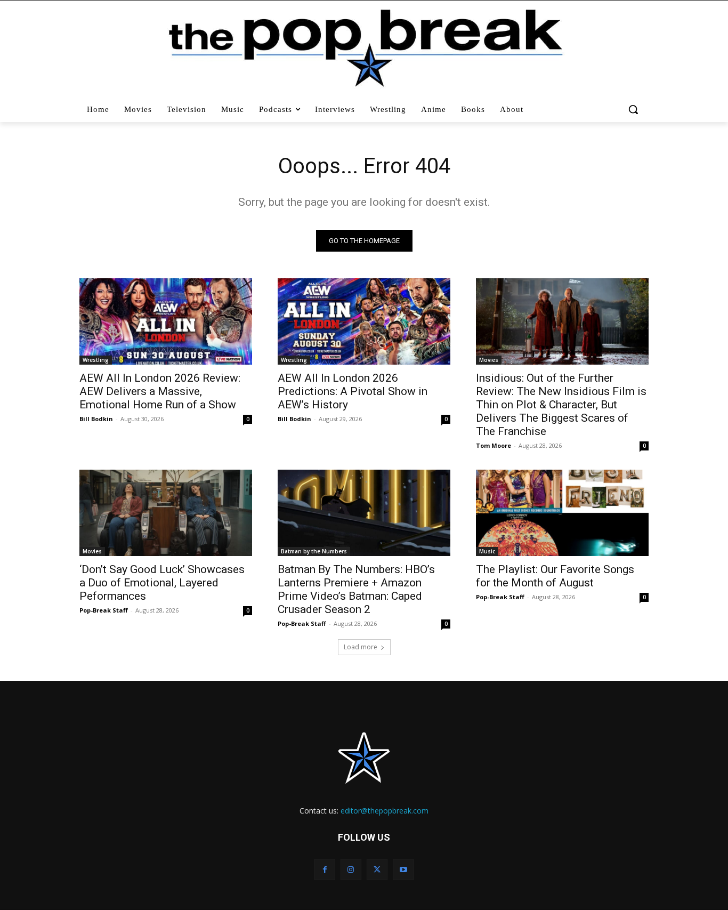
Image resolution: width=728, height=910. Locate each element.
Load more (360, 646)
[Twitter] (377, 869)
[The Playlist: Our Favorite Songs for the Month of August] (562, 513)
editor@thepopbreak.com (384, 811)
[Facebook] (324, 869)
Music (487, 551)
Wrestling (96, 360)
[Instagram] (351, 869)
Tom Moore (493, 445)
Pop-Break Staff (103, 610)
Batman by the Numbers (314, 551)
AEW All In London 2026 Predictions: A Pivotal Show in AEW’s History (352, 391)
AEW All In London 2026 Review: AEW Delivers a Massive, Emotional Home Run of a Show (159, 391)
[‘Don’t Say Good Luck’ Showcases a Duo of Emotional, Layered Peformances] (165, 513)
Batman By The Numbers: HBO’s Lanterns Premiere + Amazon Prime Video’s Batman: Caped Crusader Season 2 (356, 589)
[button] (634, 109)
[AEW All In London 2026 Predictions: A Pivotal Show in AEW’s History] (364, 321)
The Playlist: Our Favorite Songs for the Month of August (555, 576)
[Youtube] (403, 869)
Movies (488, 360)
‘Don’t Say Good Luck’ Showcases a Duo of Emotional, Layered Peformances (162, 582)
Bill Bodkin (96, 419)
